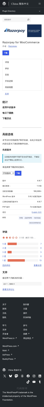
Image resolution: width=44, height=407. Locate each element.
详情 (7, 62)
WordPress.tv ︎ (9, 338)
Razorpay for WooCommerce (20, 42)
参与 (25, 325)
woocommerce (35, 223)
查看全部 (38, 265)
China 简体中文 (15, 370)
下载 (5, 53)
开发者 (5, 334)
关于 (4, 304)
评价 (7, 68)
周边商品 (28, 338)
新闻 (4, 308)
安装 (7, 74)
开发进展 (9, 81)
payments (28, 218)
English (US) (37, 212)
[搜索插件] (28, 19)
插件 (25, 313)
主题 (25, 308)
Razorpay (12, 46)
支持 (7, 94)
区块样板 (27, 317)
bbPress (7, 355)
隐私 (4, 317)
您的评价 (6, 265)
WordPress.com (10, 346)
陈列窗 (26, 304)
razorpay (37, 218)
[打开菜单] (40, 3)
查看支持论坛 (8, 289)
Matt (5, 350)
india (21, 218)
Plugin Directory (8, 11)
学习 (4, 325)
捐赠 (26, 334)
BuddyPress (9, 359)
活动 (25, 329)
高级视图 (9, 87)
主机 (4, 313)
